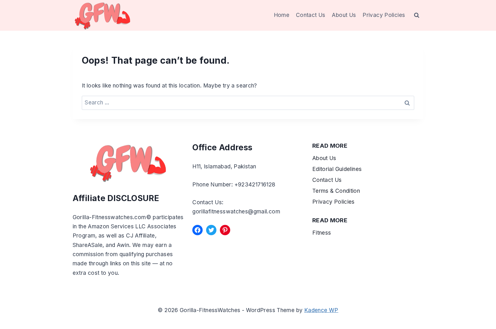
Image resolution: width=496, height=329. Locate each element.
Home (282, 15)
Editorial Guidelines (337, 169)
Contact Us (311, 15)
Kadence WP (321, 310)
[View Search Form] (416, 15)
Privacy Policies (384, 15)
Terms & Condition (337, 191)
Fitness (321, 232)
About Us (344, 15)
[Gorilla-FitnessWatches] (102, 15)
